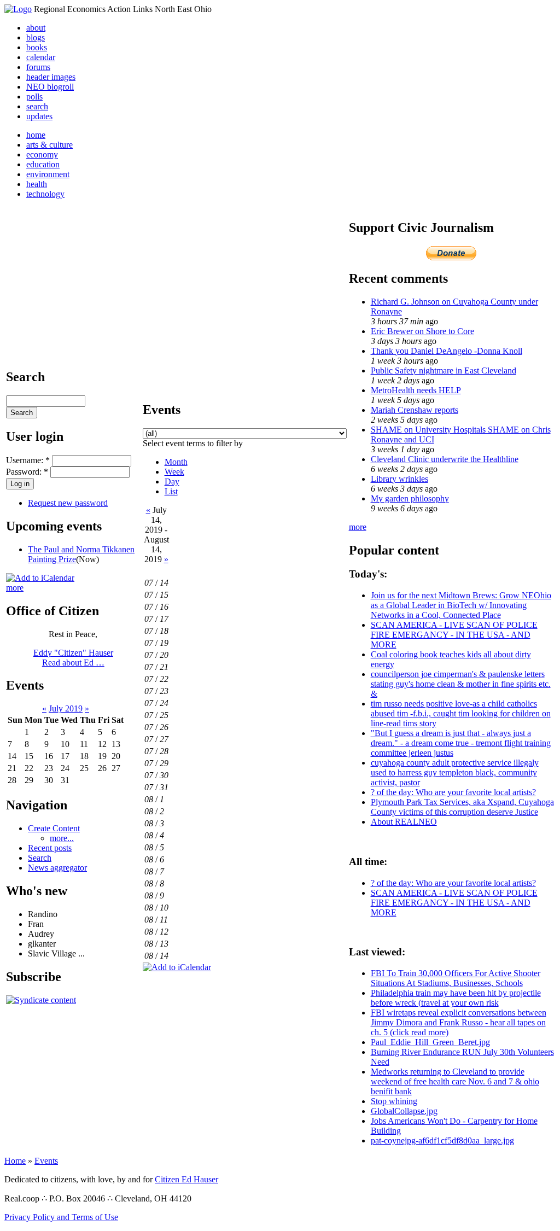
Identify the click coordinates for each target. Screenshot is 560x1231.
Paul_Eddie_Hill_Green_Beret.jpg (430, 1042)
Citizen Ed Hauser (186, 1179)
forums (38, 67)
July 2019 (66, 708)
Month (176, 461)
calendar (40, 57)
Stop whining (394, 1101)
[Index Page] (18, 9)
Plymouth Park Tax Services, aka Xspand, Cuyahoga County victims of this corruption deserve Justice (462, 806)
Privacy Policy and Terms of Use (61, 1217)
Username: (28, 460)
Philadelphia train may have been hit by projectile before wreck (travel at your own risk (456, 997)
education (43, 164)
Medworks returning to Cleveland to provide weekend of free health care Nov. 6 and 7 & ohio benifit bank (455, 1081)
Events (46, 1160)
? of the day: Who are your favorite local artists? (453, 792)
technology (45, 194)
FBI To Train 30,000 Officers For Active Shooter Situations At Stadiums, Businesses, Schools (455, 978)
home (35, 134)
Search (39, 857)
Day (172, 481)
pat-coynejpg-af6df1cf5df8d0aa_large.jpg (442, 1140)
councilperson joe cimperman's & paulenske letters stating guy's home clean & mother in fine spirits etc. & (461, 683)
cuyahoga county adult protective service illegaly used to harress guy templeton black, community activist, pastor (455, 772)
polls (34, 96)
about (35, 27)
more (15, 587)
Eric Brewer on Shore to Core (422, 331)
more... (62, 838)
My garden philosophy (410, 498)
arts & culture (49, 144)
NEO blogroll (50, 86)
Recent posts (50, 848)
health (36, 184)
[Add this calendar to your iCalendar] (40, 577)
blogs (35, 37)
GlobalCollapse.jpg (404, 1111)
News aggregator (57, 867)
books (36, 47)
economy (42, 154)
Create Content (54, 828)
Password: (27, 471)
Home (15, 1160)
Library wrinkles (399, 478)
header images (50, 76)
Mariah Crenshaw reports (414, 410)
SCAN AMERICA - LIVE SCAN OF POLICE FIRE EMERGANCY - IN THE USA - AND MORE (454, 634)
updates (39, 116)
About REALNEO (404, 821)
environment (47, 174)
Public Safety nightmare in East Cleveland (443, 370)
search (37, 106)
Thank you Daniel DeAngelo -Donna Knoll (446, 350)
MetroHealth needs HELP (416, 390)
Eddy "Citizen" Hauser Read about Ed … (73, 657)
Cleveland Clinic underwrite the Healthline (444, 459)
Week (174, 471)
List (171, 491)
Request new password (68, 502)
